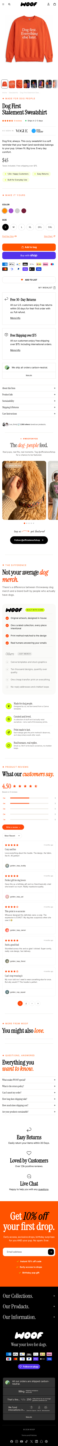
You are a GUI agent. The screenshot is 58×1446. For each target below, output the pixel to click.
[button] (8, 120)
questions (43, 1189)
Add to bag (31, 247)
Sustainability (8, 401)
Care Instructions (9, 413)
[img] (11, 844)
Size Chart (48, 236)
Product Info (7, 394)
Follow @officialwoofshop (27, 540)
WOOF (32, 1429)
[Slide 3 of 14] (19, 84)
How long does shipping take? (14, 1099)
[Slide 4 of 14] (27, 84)
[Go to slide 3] (29, 523)
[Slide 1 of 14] (5, 84)
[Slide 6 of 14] (41, 84)
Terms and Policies (29, 1435)
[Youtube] (21, 1441)
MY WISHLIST (45, 287)
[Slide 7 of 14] (48, 84)
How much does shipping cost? (15, 1105)
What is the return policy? (13, 1086)
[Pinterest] (46, 1441)
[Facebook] (11, 1441)
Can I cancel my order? (11, 1092)
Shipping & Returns (10, 407)
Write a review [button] (12, 827)
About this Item (8, 388)
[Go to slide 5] (33, 523)
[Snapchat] (41, 1441)
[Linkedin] (36, 1441)
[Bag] (55, 4)
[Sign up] (51, 1252)
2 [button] (26, 1003)
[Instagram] (16, 1441)
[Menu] (3, 4)
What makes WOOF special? (14, 1080)
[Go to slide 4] (31, 523)
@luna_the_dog (15, 466)
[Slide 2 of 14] (12, 84)
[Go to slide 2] (26, 523)
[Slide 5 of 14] (34, 84)
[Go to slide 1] (24, 523)
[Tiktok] (26, 1441)
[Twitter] (31, 1441)
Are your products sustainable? (15, 1111)
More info (15, 318)
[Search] (9, 4)
